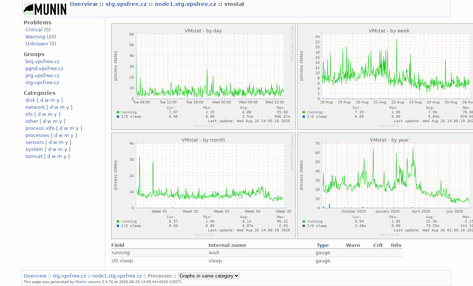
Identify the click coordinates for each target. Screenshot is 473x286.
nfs (29, 114)
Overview (84, 4)
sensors (34, 142)
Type (323, 245)
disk (30, 100)
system (34, 149)
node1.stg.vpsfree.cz (186, 4)
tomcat (33, 156)
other (31, 121)
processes (37, 135)
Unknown (36, 43)
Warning (35, 36)
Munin (80, 281)
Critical (33, 29)
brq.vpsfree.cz (42, 61)
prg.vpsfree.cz (42, 75)
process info (40, 128)
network (35, 107)
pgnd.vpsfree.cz (44, 68)
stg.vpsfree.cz (127, 4)
